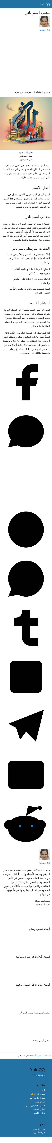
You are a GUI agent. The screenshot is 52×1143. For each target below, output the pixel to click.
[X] (26, 503)
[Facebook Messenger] (26, 454)
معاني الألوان (39, 1113)
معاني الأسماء (39, 1109)
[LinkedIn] (26, 700)
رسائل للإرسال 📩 (37, 1098)
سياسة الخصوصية (37, 1129)
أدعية (43, 1090)
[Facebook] (26, 405)
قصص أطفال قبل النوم (35, 1105)
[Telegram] (26, 749)
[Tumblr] (26, 651)
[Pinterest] (26, 552)
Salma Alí (44, 30)
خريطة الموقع (39, 1132)
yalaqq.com (39, 1075)
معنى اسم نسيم (26, 152)
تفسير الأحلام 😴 (38, 1094)
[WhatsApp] (26, 601)
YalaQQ (45, 4)
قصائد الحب (40, 1101)
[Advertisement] (26, 61)
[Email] (26, 798)
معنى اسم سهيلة (26, 159)
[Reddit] (26, 847)
